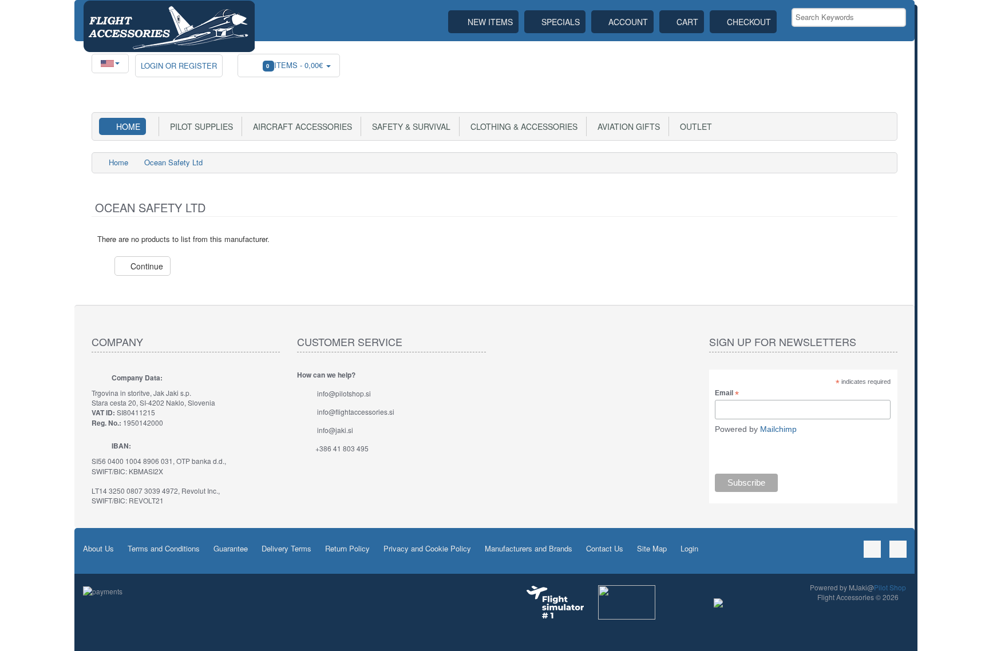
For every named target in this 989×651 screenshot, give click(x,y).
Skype (898, 549)
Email (727, 393)
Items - (295, 64)
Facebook (872, 549)
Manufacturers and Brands (528, 548)
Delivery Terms (286, 548)
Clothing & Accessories (521, 126)
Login (689, 548)
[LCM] (626, 601)
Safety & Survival (408, 126)
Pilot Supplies (199, 126)
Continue (145, 266)
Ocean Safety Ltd (173, 162)
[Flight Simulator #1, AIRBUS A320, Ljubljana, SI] (555, 602)
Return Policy (347, 548)
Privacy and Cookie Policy (427, 548)
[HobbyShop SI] (718, 601)
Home (128, 126)
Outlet (693, 126)
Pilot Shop (890, 587)
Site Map (652, 548)
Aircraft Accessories (300, 126)
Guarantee (230, 548)
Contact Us (604, 548)
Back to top (969, 633)
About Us (98, 548)
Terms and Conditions (164, 548)
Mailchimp (778, 429)
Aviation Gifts (626, 126)
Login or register (179, 65)
